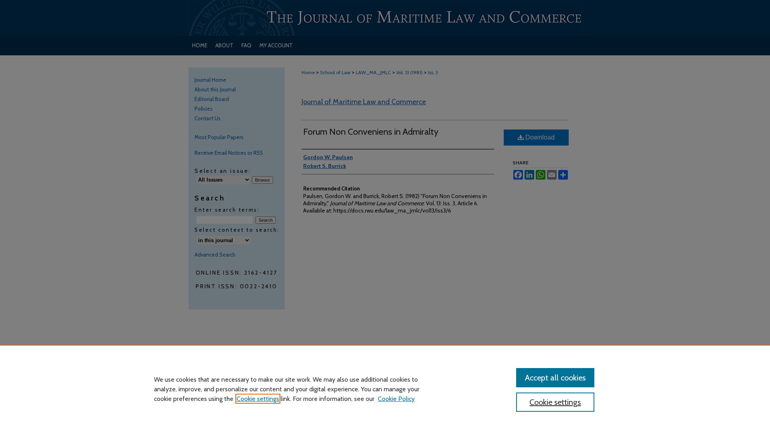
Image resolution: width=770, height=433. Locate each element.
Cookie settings (258, 399)
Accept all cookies (555, 377)
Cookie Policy (396, 399)
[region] (385, 389)
